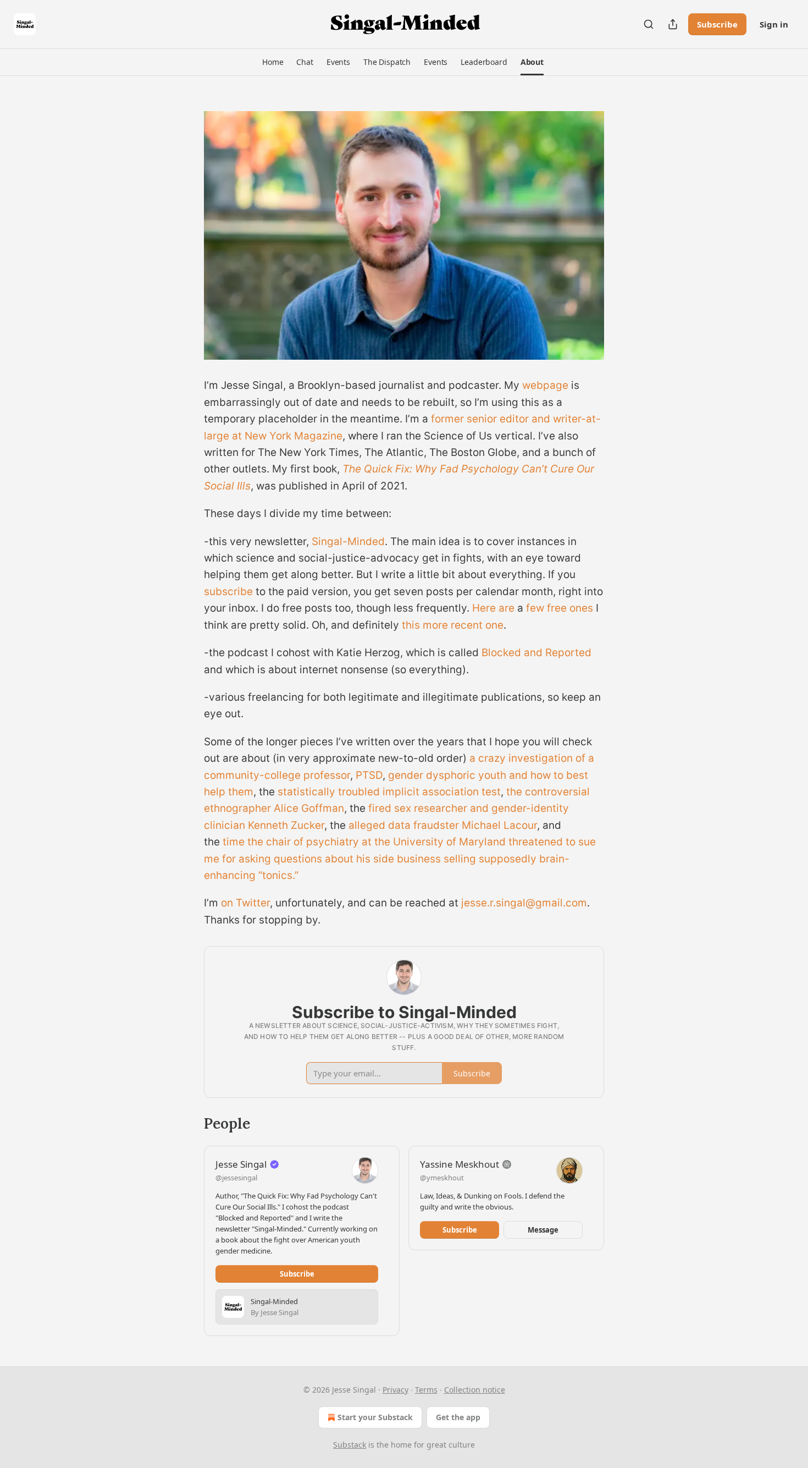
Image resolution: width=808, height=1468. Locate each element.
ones (581, 608)
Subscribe (717, 24)
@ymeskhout (442, 1178)
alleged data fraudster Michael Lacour (442, 825)
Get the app (458, 1417)
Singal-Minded (348, 541)
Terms (426, 1389)
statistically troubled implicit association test (389, 791)
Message (543, 1230)
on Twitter (245, 903)
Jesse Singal (241, 1164)
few (535, 608)
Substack (349, 1444)
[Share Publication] (673, 24)
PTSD (369, 775)
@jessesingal (236, 1178)
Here (484, 608)
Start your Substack (375, 1417)
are (506, 608)
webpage (545, 385)
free (557, 608)
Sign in (774, 24)
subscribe (228, 591)
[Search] (649, 24)
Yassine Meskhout (459, 1164)
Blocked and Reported (536, 652)
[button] (273, 62)
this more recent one (452, 625)
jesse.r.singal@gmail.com (524, 903)
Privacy (395, 1389)
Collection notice (474, 1389)
